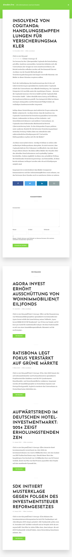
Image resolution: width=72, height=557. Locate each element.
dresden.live (8, 5)
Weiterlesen (19, 335)
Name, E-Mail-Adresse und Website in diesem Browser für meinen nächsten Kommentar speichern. (33, 239)
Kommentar (16, 207)
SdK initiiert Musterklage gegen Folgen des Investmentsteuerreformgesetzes (35, 497)
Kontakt (43, 4)
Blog (37, 4)
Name (14, 229)
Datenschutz (61, 4)
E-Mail (30, 229)
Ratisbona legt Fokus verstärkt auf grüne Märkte (35, 358)
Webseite (46, 229)
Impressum (52, 4)
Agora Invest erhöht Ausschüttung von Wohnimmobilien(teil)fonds (36, 294)
